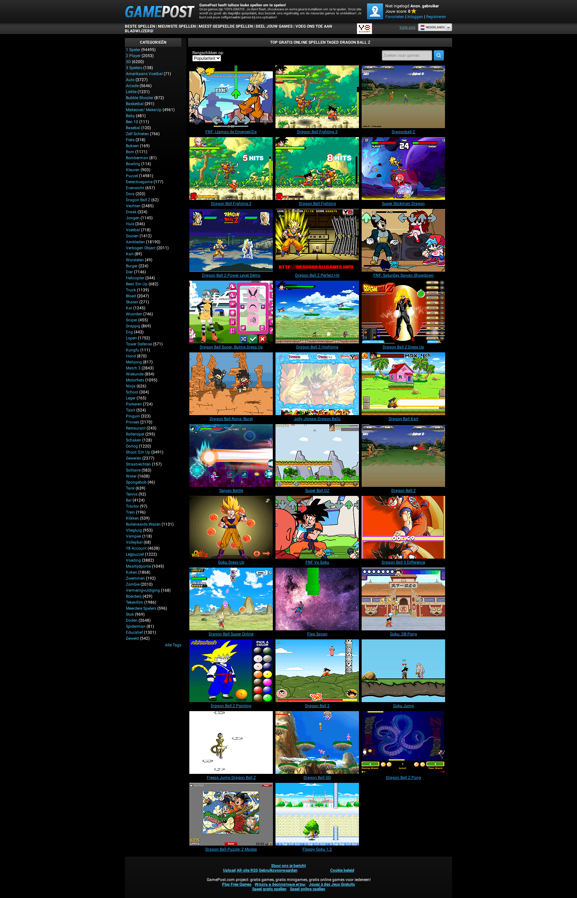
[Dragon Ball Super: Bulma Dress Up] (231, 312)
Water (131, 476)
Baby (130, 115)
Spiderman (136, 626)
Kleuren (133, 170)
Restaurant (136, 428)
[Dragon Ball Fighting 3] (317, 96)
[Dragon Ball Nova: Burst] (231, 383)
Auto (130, 79)
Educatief (134, 632)
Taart (130, 410)
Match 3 (133, 368)
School (132, 392)
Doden (132, 620)
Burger (132, 266)
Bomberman (137, 158)
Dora (130, 194)
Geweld (132, 638)
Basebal (133, 127)
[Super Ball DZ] (317, 455)
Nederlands (435, 27)
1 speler (133, 49)
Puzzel (132, 176)
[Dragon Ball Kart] (403, 383)
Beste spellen (140, 26)
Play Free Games (236, 884)
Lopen (131, 338)
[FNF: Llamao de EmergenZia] (231, 96)
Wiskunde (135, 374)
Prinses (132, 422)
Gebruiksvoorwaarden (278, 870)
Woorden (134, 314)
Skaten (132, 302)
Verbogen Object (141, 248)
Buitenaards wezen (143, 524)
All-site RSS (247, 870)
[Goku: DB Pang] (403, 599)
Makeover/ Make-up (144, 109)
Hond (131, 356)
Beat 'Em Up (137, 284)
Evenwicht (135, 188)
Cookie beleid (342, 870)
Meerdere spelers (141, 608)
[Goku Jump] (403, 670)
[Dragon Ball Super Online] (231, 599)
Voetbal (133, 230)
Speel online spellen (307, 889)
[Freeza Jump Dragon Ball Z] (231, 742)
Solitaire (133, 470)
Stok (130, 614)
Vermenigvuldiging (143, 590)
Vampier (133, 536)
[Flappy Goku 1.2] (317, 814)
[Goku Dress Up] (231, 527)
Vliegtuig (134, 530)
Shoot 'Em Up (138, 452)
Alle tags (173, 645)
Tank (130, 488)
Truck (131, 290)
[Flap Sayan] (317, 599)
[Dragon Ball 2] (317, 670)
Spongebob (136, 482)
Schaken (133, 440)
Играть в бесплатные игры (280, 884)
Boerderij (134, 596)
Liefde (131, 91)
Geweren (133, 458)
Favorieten (394, 16)
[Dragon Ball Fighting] (317, 168)
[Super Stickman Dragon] (403, 168)
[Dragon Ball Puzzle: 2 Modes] (231, 814)
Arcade (132, 85)
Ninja (131, 386)
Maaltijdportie (138, 566)
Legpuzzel (135, 554)
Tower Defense (139, 344)
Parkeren (134, 404)
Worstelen (135, 260)
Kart (130, 254)
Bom (130, 151)
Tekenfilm (134, 602)
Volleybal (134, 542)
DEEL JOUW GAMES (274, 26)
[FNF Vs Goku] (317, 527)
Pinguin (133, 416)
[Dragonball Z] (403, 96)
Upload (229, 870)
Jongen (133, 218)
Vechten (133, 206)
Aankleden (135, 242)
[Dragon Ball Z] (403, 455)
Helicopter (135, 278)
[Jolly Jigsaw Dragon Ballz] (317, 383)
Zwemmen (135, 578)
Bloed (131, 296)
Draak (131, 212)
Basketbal (135, 103)
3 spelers (134, 67)
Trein (130, 512)
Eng (129, 332)
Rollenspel (135, 434)
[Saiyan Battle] (231, 455)
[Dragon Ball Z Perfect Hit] (317, 240)
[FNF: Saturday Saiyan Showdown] (403, 240)
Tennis (132, 494)
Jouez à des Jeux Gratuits (332, 884)
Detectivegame (139, 182)
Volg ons (407, 27)
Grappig (133, 326)
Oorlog (132, 446)
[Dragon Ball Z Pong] (403, 742)
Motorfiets (135, 380)
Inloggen (415, 16)
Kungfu (132, 350)
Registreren (436, 16)
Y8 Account (136, 548)
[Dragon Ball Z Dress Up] (403, 312)
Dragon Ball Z (138, 200)
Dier (129, 272)
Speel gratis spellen (269, 889)
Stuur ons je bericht (288, 865)
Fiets (130, 139)
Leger (131, 398)
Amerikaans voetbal (144, 73)
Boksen (132, 145)
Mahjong (134, 362)
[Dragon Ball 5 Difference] (403, 527)
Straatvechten (138, 464)
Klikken (132, 518)
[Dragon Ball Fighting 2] (231, 168)
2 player (133, 55)
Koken (131, 572)
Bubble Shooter (139, 97)
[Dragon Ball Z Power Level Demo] (231, 240)
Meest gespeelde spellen (226, 26)
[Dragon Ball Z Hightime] (317, 312)
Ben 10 (132, 121)
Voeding (133, 560)
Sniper (131, 320)
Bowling (133, 164)
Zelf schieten (137, 133)
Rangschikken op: (208, 52)
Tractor (132, 506)
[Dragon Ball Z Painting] (231, 670)
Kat (129, 308)
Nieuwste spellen (177, 26)
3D (128, 61)
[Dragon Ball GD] (317, 742)
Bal (129, 500)
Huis (130, 224)
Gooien (132, 236)
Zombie (133, 584)
